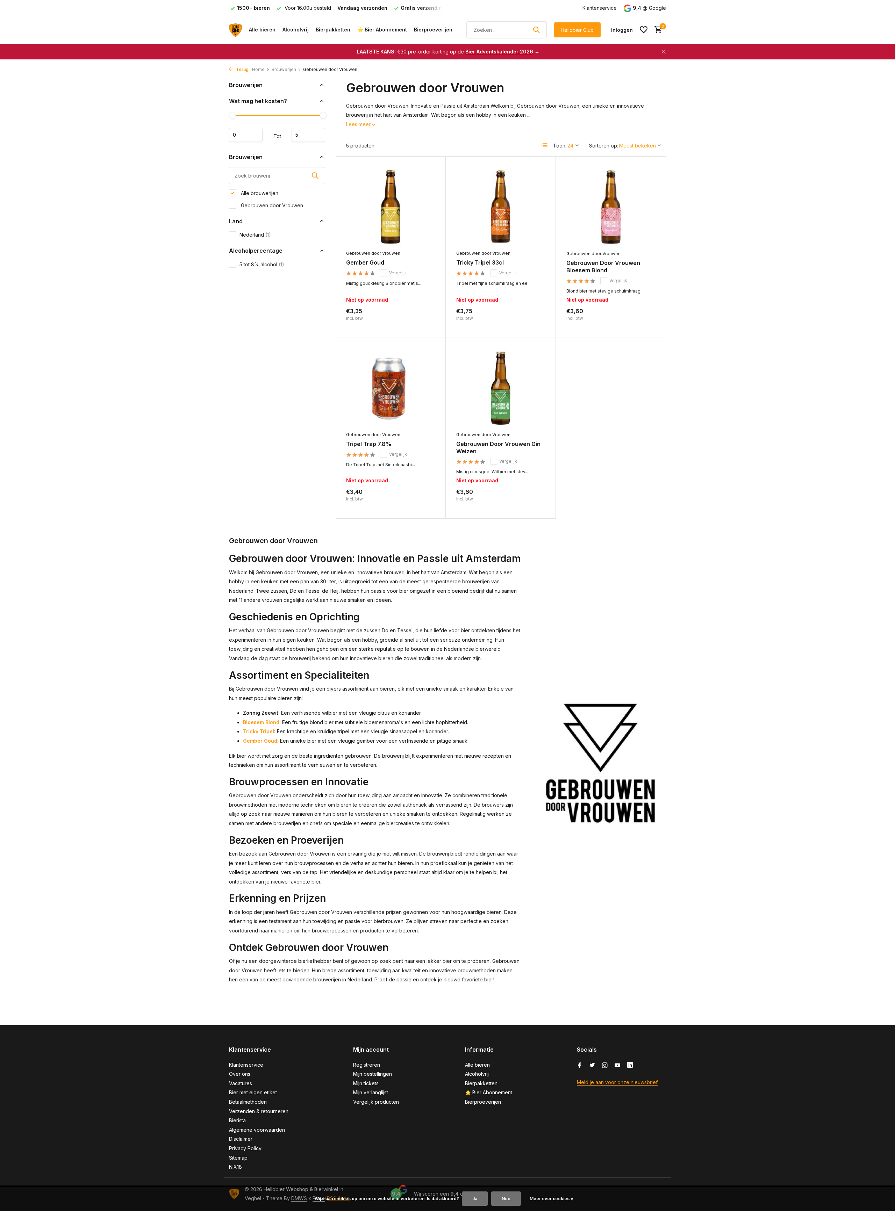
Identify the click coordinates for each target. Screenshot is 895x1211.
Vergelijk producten (376, 1102)
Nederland (255, 235)
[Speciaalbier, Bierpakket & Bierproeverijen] (235, 30)
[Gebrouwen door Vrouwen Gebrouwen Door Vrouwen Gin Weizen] (500, 388)
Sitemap (238, 1158)
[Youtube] (617, 1065)
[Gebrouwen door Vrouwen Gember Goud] (390, 206)
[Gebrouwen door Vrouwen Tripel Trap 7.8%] (390, 388)
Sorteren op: (603, 146)
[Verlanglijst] (643, 30)
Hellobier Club (577, 30)
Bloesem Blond (261, 722)
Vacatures (240, 1083)
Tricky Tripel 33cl (480, 262)
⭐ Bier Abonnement (382, 30)
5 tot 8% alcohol (261, 264)
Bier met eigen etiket (253, 1092)
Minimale (246, 135)
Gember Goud (365, 262)
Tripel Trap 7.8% (369, 443)
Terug (242, 69)
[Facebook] (579, 1065)
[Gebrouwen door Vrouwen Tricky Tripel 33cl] (500, 206)
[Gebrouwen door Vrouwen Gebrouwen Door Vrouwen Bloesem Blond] (611, 207)
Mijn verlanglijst (370, 1092)
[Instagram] (605, 1065)
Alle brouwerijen (258, 193)
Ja (474, 1198)
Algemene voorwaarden (257, 1130)
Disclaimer (240, 1139)
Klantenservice (599, 8)
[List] (545, 145)
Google (657, 8)
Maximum (308, 135)
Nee (506, 1198)
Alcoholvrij (295, 30)
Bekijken (420, 320)
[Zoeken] (536, 29)
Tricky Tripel (258, 731)
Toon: (559, 146)
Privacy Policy (245, 1148)
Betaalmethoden (248, 1102)
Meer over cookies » (551, 1198)
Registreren (366, 1065)
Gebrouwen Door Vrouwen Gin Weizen (498, 447)
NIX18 (235, 1167)
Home (258, 69)
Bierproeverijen (433, 30)
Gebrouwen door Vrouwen (271, 205)
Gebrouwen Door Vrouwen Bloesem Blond (603, 266)
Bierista (237, 1120)
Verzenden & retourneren (258, 1111)
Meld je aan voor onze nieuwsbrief (617, 1082)
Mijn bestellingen (372, 1074)
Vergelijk (398, 272)
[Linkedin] (630, 1065)
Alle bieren (262, 30)
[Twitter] (592, 1065)
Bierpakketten (333, 30)
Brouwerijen (284, 69)
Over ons (239, 1074)
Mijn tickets (366, 1083)
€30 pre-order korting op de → (448, 52)
